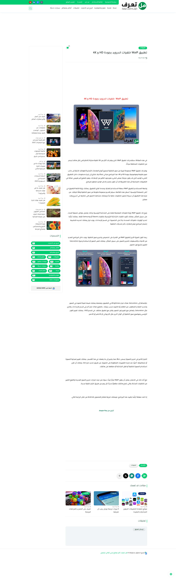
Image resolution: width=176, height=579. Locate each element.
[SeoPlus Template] (146, 553)
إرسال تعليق (139, 529)
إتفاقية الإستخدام (97, 2)
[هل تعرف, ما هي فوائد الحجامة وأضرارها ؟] (53, 189)
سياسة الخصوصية (110, 2)
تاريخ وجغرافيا (46, 252)
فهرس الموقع (70, 2)
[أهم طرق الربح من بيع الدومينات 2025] (53, 141)
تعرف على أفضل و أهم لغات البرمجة (80, 510)
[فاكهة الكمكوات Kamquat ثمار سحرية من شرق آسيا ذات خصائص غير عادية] (53, 152)
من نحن (87, 2)
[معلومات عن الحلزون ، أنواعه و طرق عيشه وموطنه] (53, 129)
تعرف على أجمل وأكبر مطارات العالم (38, 118)
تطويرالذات (39, 257)
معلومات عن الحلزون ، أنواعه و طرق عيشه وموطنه (38, 130)
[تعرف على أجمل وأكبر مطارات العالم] (53, 118)
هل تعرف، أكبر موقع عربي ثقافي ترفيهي (114, 553)
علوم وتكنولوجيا (100, 8)
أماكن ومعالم (67, 8)
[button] (137, 475)
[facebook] (37, 2)
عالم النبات (39, 271)
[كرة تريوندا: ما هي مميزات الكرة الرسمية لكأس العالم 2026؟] (53, 165)
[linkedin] (34, 2)
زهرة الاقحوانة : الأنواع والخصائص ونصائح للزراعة (39, 226)
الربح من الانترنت (87, 8)
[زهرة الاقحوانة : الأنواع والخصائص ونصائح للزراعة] (53, 225)
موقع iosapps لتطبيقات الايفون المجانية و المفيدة (135, 510)
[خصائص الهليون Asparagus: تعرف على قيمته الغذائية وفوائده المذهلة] (53, 213)
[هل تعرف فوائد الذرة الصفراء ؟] (53, 201)
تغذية (109, 8)
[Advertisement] (88, 30)
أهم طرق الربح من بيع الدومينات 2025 (38, 141)
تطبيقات (76, 8)
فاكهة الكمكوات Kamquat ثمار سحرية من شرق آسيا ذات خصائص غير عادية (39, 154)
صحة (115, 8)
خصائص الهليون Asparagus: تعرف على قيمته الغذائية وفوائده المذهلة (39, 214)
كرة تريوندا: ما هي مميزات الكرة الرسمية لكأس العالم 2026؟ (39, 166)
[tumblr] (41, 2)
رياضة (55, 266)
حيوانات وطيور (40, 261)
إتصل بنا (79, 2)
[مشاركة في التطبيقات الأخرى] (119, 475)
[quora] (30, 2)
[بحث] (30, 8)
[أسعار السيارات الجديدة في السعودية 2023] (53, 177)
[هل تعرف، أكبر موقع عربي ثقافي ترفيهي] (133, 6)
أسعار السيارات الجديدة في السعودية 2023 (39, 178)
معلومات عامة (46, 280)
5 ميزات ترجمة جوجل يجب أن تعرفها (108, 510)
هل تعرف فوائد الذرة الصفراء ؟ (38, 202)
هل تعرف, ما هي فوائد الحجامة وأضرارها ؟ (39, 190)
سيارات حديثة (55, 8)
